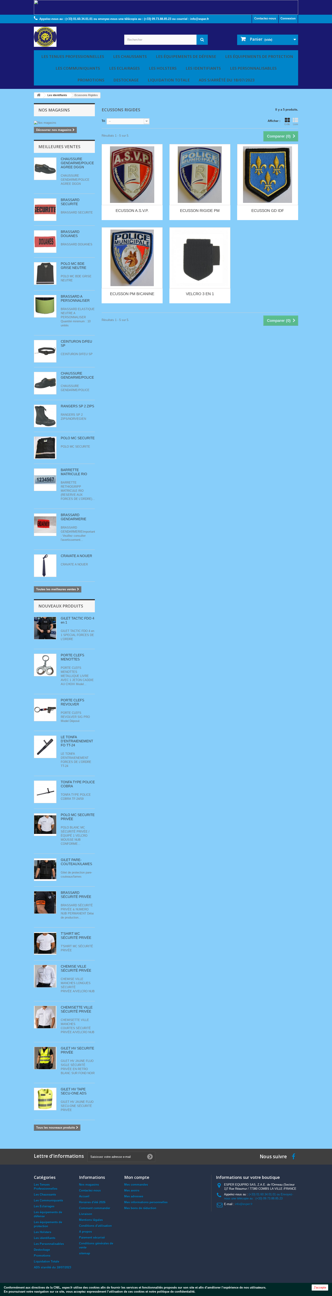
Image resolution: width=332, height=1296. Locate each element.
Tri (103, 121)
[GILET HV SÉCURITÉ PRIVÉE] (45, 1058)
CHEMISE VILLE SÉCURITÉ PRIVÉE (76, 968)
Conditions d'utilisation (95, 1225)
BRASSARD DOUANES (70, 234)
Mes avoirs (131, 1190)
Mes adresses (133, 1196)
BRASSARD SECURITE (70, 202)
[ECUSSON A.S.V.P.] (132, 174)
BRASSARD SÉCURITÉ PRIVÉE (76, 895)
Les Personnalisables (253, 68)
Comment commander (94, 1208)
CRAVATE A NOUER (76, 556)
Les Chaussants (130, 56)
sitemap (84, 1253)
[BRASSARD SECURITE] (45, 209)
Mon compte (136, 1177)
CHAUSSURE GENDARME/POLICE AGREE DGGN (77, 163)
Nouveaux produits (60, 606)
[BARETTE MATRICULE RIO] (45, 479)
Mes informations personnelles (146, 1202)
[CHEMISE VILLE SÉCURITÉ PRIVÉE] (45, 976)
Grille (287, 124)
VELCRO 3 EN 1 (200, 294)
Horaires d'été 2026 (92, 1202)
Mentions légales (91, 1220)
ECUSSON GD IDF (267, 211)
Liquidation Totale (169, 80)
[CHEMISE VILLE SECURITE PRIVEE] (45, 1017)
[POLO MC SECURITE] (45, 448)
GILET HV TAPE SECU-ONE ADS (74, 1091)
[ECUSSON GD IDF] (267, 174)
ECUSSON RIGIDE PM (200, 211)
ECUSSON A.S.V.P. (132, 211)
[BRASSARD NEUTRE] (45, 306)
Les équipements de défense (186, 56)
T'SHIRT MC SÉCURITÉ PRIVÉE (76, 936)
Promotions (90, 80)
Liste (295, 124)
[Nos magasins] (64, 123)
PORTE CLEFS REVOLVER (72, 702)
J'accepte (320, 1287)
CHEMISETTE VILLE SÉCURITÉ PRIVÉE (77, 1009)
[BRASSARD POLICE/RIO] (45, 902)
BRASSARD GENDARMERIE (73, 517)
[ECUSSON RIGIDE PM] (200, 174)
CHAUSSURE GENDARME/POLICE (77, 375)
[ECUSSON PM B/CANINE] (132, 258)
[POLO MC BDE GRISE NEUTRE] (45, 273)
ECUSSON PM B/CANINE (132, 294)
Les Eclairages (124, 68)
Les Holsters (163, 68)
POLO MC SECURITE (78, 438)
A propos (85, 1231)
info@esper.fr (244, 1204)
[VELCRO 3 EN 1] (200, 258)
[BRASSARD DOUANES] (45, 241)
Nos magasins (54, 110)
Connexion (288, 18)
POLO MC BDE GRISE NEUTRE (73, 266)
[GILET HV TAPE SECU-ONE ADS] (45, 1099)
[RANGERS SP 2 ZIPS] (45, 416)
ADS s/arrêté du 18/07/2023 (227, 80)
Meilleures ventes (59, 146)
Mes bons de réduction (140, 1208)
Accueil (84, 1196)
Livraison (85, 1214)
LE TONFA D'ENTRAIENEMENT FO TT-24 (77, 741)
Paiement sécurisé (92, 1237)
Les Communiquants (78, 68)
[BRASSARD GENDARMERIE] (45, 524)
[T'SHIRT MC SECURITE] (45, 943)
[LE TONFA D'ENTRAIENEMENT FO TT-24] (45, 747)
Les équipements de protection (259, 56)
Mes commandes (136, 1184)
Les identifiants (203, 68)
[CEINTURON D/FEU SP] (45, 351)
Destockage (126, 80)
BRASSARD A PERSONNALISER (75, 298)
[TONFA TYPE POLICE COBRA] (45, 792)
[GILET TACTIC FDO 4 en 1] (45, 628)
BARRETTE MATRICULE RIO (74, 472)
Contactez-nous (265, 18)
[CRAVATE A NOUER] (45, 565)
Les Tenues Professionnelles (72, 56)
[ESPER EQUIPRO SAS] (75, 37)
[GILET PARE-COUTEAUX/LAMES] (45, 869)
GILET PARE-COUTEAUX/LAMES (76, 862)
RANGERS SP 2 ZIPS (77, 406)
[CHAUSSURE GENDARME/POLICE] (45, 168)
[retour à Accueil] (38, 95)
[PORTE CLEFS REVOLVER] (45, 665)
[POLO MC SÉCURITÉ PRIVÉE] (45, 824)
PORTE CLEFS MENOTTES (72, 657)
